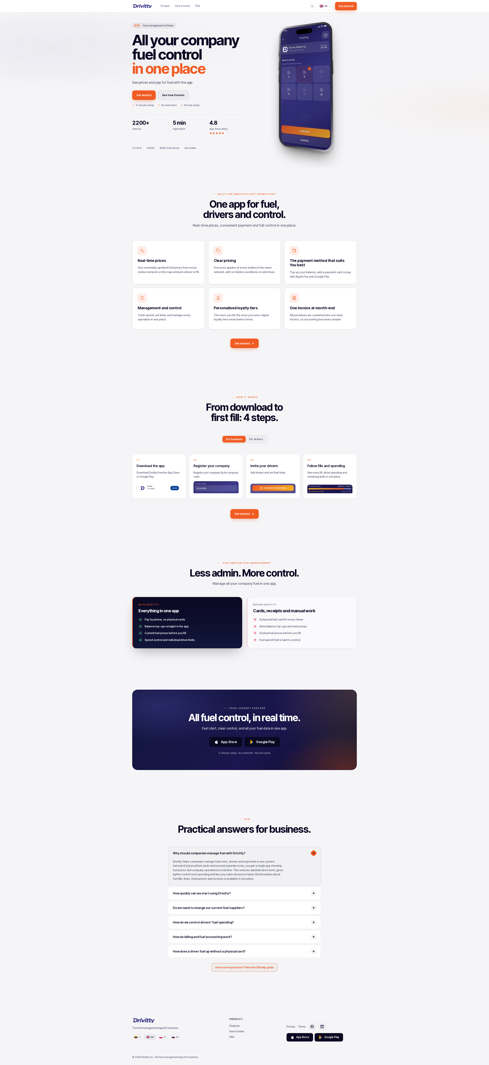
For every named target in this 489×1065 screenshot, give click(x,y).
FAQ (197, 5)
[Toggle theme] (312, 6)
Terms (302, 1026)
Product (165, 5)
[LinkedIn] (322, 1026)
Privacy (291, 1026)
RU (177, 1037)
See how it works (173, 95)
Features (234, 1025)
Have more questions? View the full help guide (244, 967)
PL (165, 1037)
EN (326, 6)
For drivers (256, 439)
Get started (345, 6)
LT (139, 1037)
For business (234, 439)
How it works (182, 5)
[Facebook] (312, 1026)
